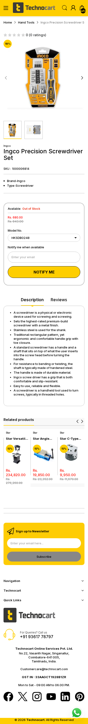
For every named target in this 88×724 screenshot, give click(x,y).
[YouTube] (51, 697)
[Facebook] (8, 697)
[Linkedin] (65, 697)
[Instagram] (37, 697)
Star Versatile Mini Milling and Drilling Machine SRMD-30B (16, 439)
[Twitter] (22, 697)
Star (8, 432)
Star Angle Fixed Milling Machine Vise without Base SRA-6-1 (43, 439)
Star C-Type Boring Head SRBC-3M (69, 439)
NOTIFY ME (44, 272)
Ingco (7, 145)
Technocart (35, 720)
